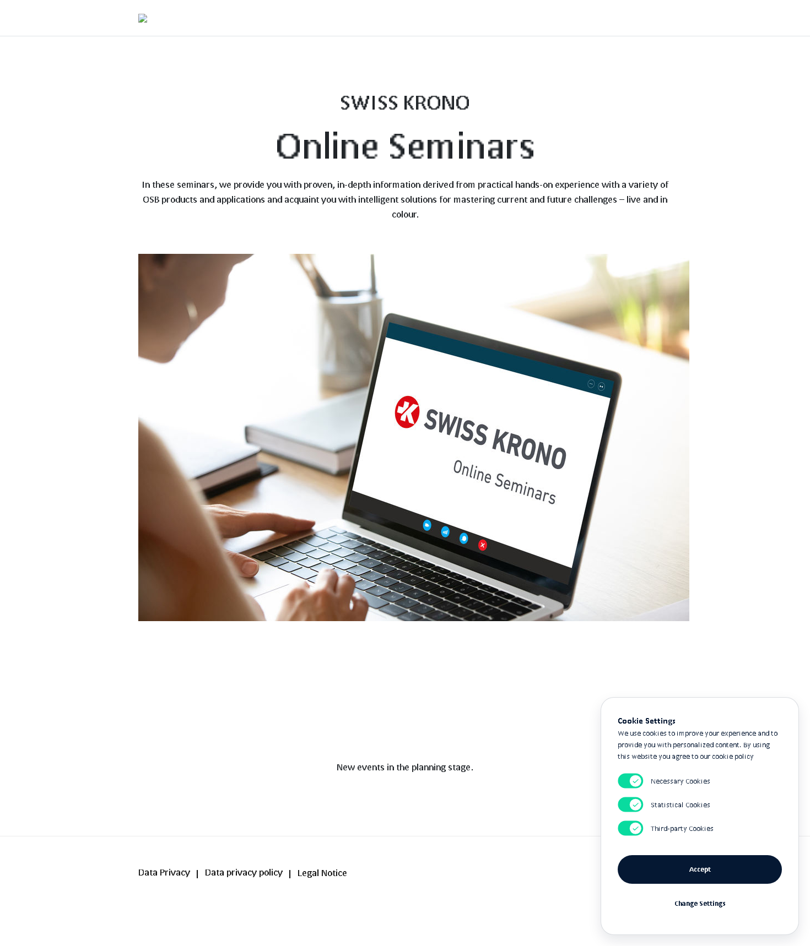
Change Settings (700, 903)
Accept (700, 869)
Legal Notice (322, 872)
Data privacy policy (244, 872)
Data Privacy (164, 872)
